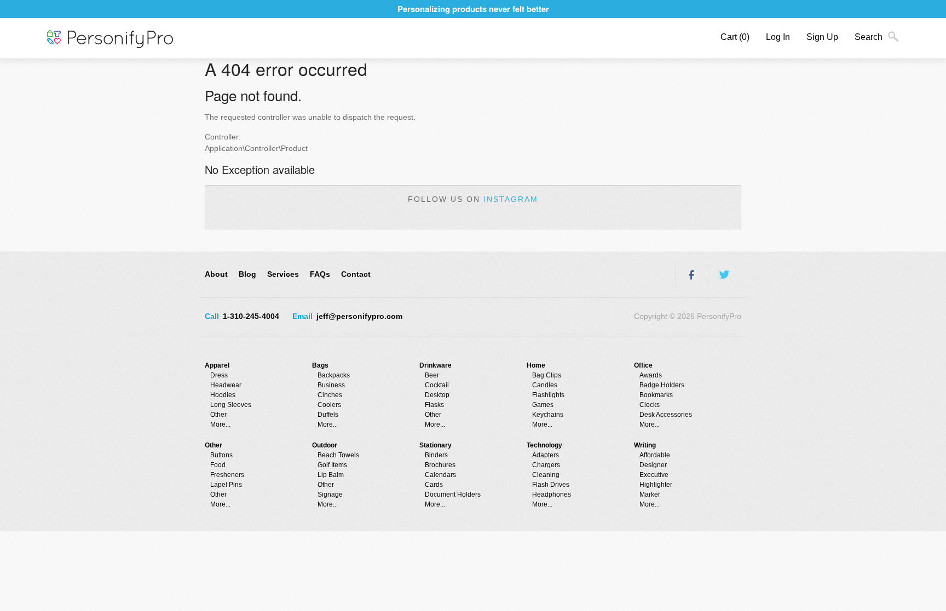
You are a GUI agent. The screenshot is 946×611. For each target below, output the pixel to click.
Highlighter (655, 484)
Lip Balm (331, 475)
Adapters (545, 455)
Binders (436, 455)
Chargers (546, 465)
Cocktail (437, 385)
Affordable (654, 455)
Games (542, 405)
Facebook (691, 274)
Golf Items (332, 465)
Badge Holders (661, 385)
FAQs (320, 274)
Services (283, 274)
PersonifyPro (110, 39)
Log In (778, 37)
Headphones (551, 494)
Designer (653, 465)
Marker (649, 494)
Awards (650, 375)
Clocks (649, 405)
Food (218, 465)
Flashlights (548, 395)
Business (331, 385)
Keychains (547, 414)
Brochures (440, 465)
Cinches (330, 395)
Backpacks (334, 375)
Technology (544, 445)
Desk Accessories (665, 414)
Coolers (329, 405)
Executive (653, 475)
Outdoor (324, 445)
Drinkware (435, 365)
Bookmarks (656, 395)
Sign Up (822, 37)
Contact (356, 274)
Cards (434, 484)
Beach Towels (338, 455)
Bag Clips (546, 375)
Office (643, 365)
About (216, 274)
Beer (432, 375)
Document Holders (453, 494)
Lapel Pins (226, 484)
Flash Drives (550, 484)
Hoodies (222, 395)
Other (218, 414)
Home (536, 365)
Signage (330, 494)
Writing (645, 445)
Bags (320, 365)
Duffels (328, 414)
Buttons (221, 455)
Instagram (510, 199)
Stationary (435, 445)
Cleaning (545, 475)
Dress (219, 375)
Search (868, 37)
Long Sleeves (230, 405)
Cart (734, 37)
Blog (247, 274)
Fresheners (227, 475)
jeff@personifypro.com (359, 316)
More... (220, 424)
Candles (544, 385)
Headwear (225, 385)
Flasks (434, 405)
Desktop (437, 395)
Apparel (217, 365)
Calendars (440, 475)
